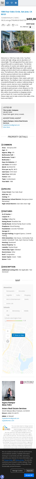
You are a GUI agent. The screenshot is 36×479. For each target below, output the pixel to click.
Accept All (29, 475)
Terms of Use (20, 460)
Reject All (29, 471)
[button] (2, 477)
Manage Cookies (17, 471)
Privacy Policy (8, 460)
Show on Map (19, 335)
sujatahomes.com (8, 420)
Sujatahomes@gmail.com (11, 125)
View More (6, 127)
